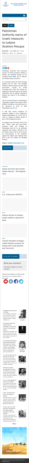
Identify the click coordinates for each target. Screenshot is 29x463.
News (11, 53)
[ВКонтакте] (6, 68)
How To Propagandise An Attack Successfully (9, 381)
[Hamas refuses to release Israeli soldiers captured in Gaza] (14, 210)
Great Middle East (14, 51)
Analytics (5, 166)
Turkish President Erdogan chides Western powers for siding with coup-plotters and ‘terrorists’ (13, 244)
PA (15, 53)
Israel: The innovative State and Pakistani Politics (9, 394)
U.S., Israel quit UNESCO (12, 194)
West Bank (12, 76)
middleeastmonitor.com (16, 143)
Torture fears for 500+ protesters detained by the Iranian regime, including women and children (9, 410)
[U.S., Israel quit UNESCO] (14, 190)
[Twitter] (3, 68)
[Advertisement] (15, 10)
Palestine (19, 53)
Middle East (5, 53)
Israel (22, 51)
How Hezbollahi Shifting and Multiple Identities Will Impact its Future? (9, 342)
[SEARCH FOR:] (14, 19)
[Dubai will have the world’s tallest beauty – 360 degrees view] (14, 164)
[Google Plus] (8, 68)
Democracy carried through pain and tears (9, 368)
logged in (14, 267)
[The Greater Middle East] (14, 4)
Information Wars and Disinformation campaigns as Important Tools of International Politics (9, 326)
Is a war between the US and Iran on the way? (9, 355)
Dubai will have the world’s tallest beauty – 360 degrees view (14, 171)
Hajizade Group (5, 461)
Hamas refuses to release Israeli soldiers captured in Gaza (13, 217)
